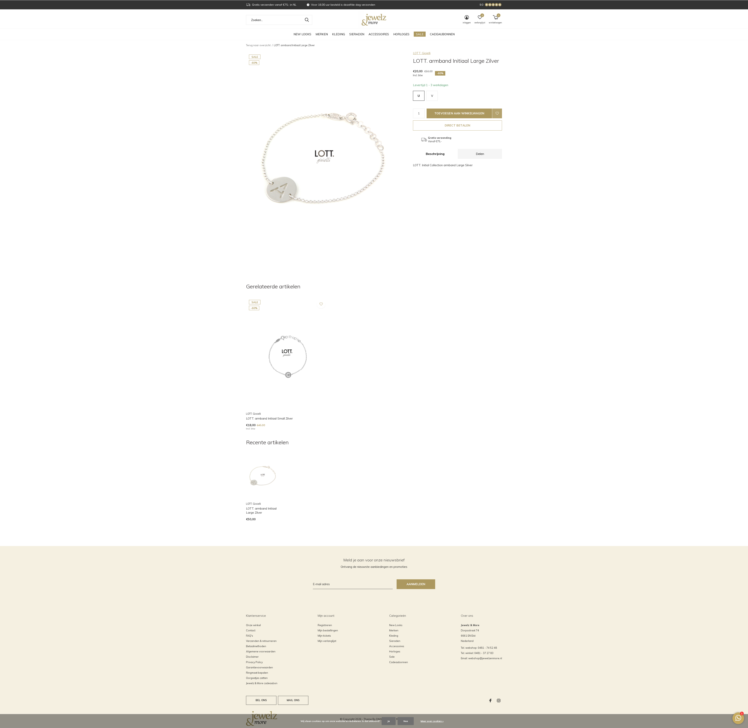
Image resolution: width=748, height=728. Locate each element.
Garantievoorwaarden (259, 667)
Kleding (338, 34)
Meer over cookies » (432, 721)
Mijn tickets (324, 635)
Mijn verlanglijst (327, 640)
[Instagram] (498, 700)
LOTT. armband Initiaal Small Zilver (269, 418)
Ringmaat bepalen (257, 672)
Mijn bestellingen (328, 630)
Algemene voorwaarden (260, 651)
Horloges (401, 34)
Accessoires (379, 34)
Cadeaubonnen (442, 34)
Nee (405, 721)
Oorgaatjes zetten (257, 677)
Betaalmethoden (256, 646)
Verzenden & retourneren (261, 640)
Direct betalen (457, 125)
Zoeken (306, 20)
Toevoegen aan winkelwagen (459, 113)
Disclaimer (252, 656)
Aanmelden (416, 584)
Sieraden (356, 34)
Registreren (325, 625)
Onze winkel (253, 625)
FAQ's (249, 635)
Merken (322, 34)
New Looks (302, 34)
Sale (419, 34)
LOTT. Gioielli (421, 53)
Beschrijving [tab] (435, 154)
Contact (250, 630)
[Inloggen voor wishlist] (497, 113)
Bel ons (261, 700)
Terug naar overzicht (258, 45)
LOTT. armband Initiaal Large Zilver (261, 510)
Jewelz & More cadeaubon (261, 683)
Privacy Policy (254, 662)
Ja (388, 721)
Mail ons (293, 700)
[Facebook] (490, 700)
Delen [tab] (480, 154)
